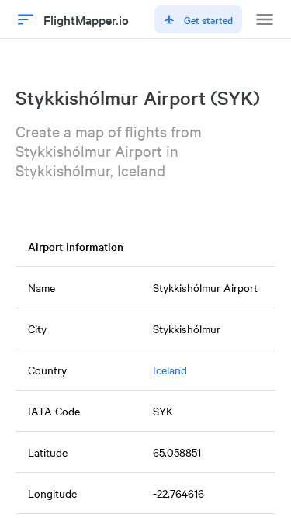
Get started (208, 19)
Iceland (170, 369)
